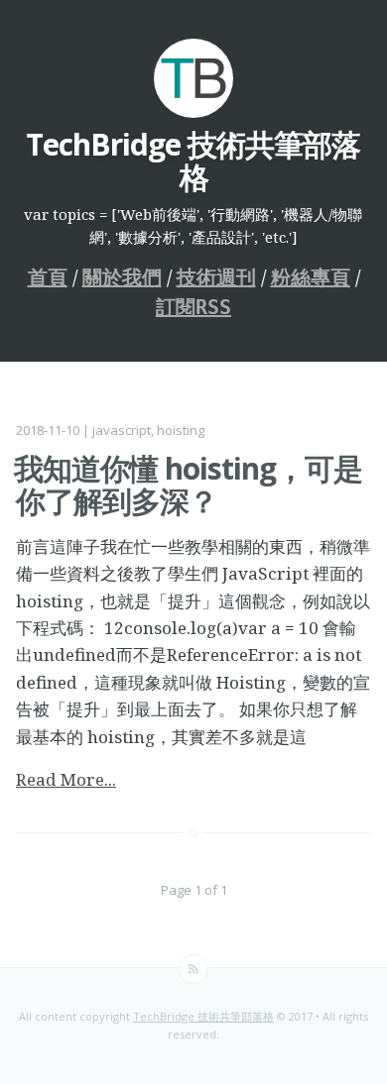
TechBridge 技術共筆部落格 (203, 1016)
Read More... (66, 779)
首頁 (47, 277)
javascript (121, 430)
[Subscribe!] (193, 969)
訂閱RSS (193, 307)
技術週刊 (216, 277)
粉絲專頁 (310, 277)
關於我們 (122, 277)
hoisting (180, 430)
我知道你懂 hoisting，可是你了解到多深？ (188, 484)
